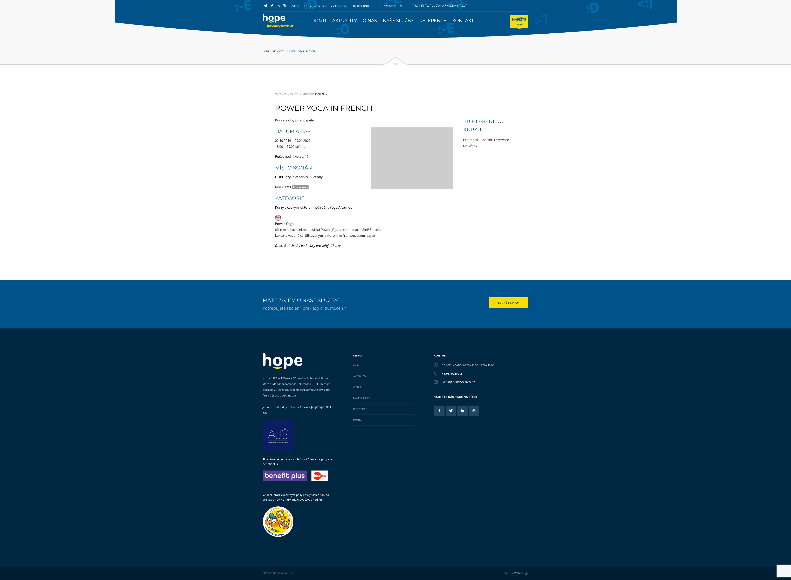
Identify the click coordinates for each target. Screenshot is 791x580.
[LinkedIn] (278, 6)
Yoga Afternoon (342, 207)
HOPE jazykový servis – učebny (299, 177)
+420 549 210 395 (452, 373)
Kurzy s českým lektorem (294, 207)
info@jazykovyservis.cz (458, 382)
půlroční (321, 207)
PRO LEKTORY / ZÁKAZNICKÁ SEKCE (439, 6)
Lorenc (516, 573)
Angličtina (321, 94)
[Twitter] (266, 6)
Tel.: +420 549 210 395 (390, 5)
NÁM (519, 21)
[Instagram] (284, 6)
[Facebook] (272, 6)
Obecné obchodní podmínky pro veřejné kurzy (308, 245)
